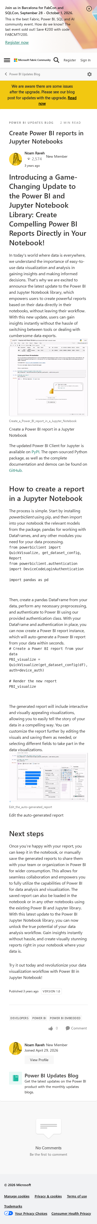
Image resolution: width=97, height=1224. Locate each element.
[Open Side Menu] (7, 60)
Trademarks (13, 1206)
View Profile (39, 1059)
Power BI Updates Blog (24, 74)
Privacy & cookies (48, 1196)
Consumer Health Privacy (71, 1213)
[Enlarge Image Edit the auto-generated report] (48, 777)
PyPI (35, 451)
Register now (17, 42)
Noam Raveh (35, 152)
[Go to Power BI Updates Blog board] (15, 1078)
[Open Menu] (89, 74)
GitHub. (16, 470)
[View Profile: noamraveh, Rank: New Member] (15, 159)
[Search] (56, 60)
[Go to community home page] (32, 60)
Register (70, 60)
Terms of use (77, 1196)
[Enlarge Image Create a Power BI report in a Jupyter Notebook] (48, 377)
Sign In (85, 60)
